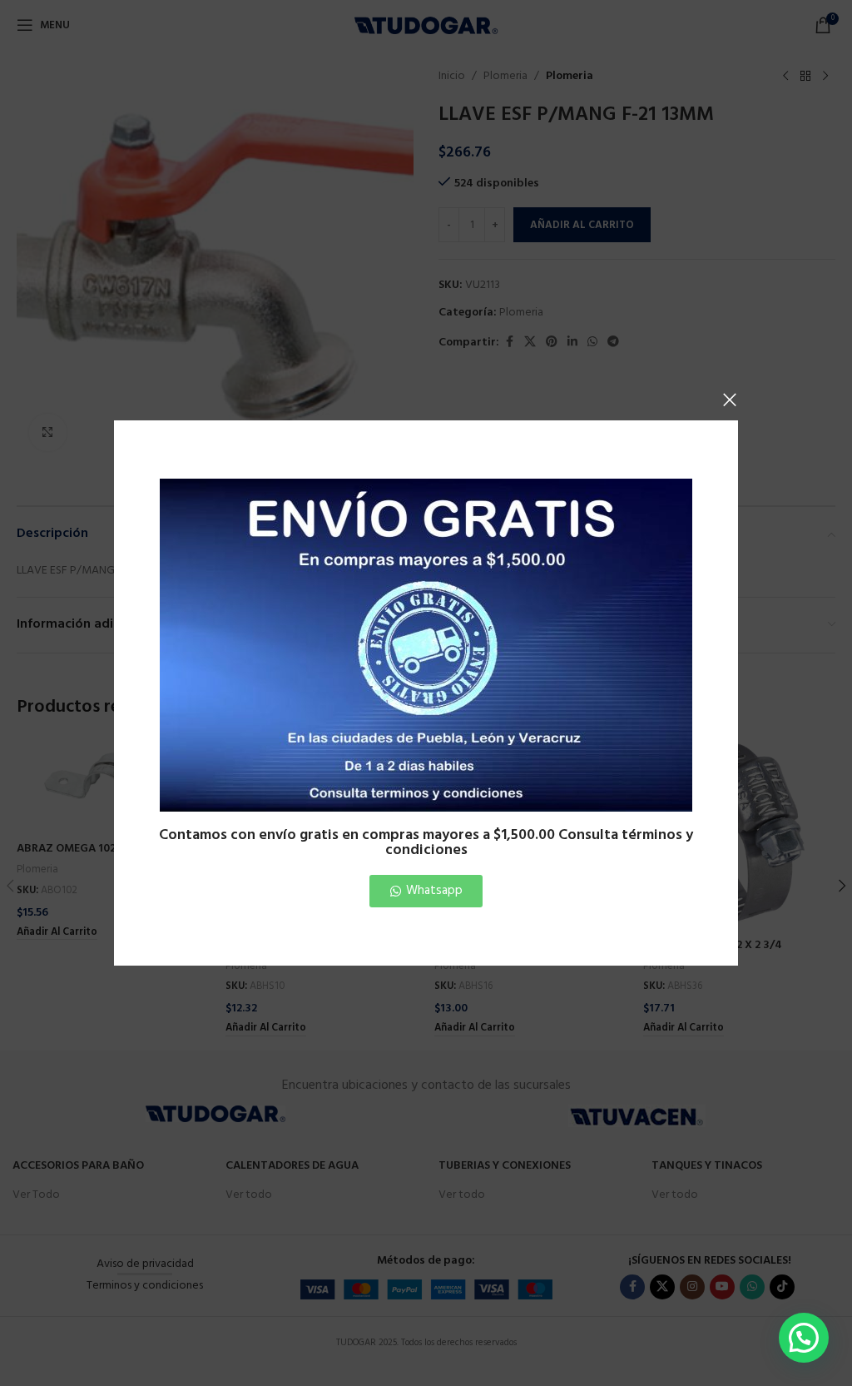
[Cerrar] (729, 399)
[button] (804, 1338)
